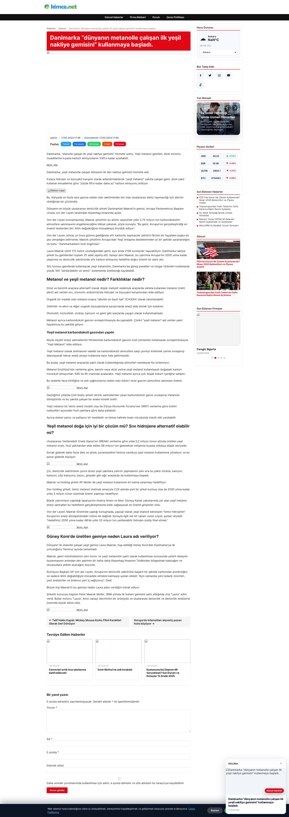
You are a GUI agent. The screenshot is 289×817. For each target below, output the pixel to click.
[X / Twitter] (210, 75)
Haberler (51, 28)
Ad (49, 739)
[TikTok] (200, 85)
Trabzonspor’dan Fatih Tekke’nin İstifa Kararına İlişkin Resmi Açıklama (218, 207)
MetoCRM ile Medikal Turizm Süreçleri (219, 225)
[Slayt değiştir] (212, 358)
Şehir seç (206, 45)
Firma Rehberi (138, 17)
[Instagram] (219, 75)
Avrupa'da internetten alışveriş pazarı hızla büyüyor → (157, 621)
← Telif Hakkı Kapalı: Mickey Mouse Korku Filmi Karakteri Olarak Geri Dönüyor (85, 621)
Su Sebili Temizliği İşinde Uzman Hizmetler (215, 214)
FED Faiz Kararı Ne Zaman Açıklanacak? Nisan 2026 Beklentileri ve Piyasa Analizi (219, 200)
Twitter (66, 144)
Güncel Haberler (114, 17)
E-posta (53, 752)
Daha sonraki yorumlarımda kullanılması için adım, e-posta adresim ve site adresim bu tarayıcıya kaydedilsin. (115, 783)
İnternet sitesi (55, 765)
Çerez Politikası (175, 17)
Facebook (79, 144)
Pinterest (120, 144)
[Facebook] (200, 75)
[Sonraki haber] (234, 108)
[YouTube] (228, 75)
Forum (156, 17)
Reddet (215, 810)
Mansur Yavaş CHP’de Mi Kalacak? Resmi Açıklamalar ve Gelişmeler (216, 220)
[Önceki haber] (227, 108)
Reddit (107, 144)
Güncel (62, 28)
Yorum (52, 707)
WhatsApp (94, 144)
